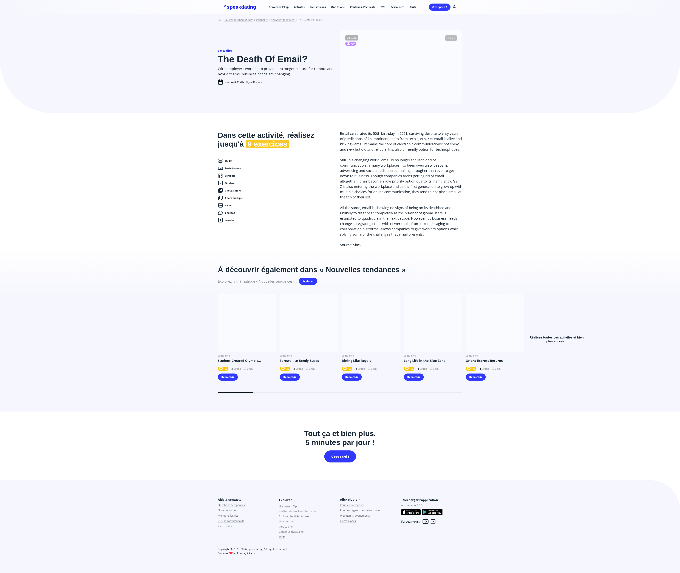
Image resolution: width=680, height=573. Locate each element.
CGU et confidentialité (231, 521)
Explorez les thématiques (238, 20)
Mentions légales (228, 515)
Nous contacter (227, 510)
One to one (338, 7)
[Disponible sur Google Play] (432, 512)
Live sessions (318, 7)
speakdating (241, 7)
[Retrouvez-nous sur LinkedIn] (433, 522)
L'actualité (262, 20)
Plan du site (225, 526)
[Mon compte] (454, 7)
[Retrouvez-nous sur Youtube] (425, 521)
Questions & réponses (231, 505)
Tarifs (413, 7)
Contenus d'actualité (362, 7)
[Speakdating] (220, 20)
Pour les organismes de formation (360, 510)
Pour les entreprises (352, 505)
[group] (247, 339)
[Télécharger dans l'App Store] (411, 512)
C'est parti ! (439, 7)
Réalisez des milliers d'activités (297, 511)
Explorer (308, 281)
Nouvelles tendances (283, 20)
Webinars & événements (355, 515)
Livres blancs (348, 521)
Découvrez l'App (279, 7)
